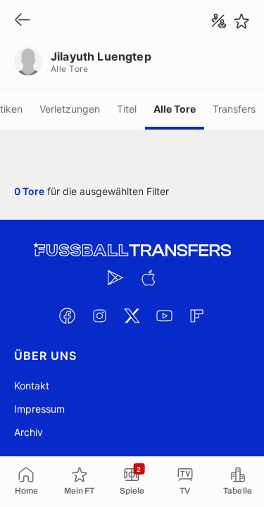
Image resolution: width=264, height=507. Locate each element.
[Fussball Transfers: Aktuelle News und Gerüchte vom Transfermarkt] (132, 250)
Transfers (234, 109)
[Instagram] (100, 315)
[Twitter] (132, 315)
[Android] (116, 277)
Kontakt (31, 386)
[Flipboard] (197, 315)
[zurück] (22, 20)
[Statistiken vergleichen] (218, 21)
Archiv (28, 432)
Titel (127, 109)
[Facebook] (67, 315)
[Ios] (148, 277)
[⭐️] (241, 21)
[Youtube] (164, 315)
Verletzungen (69, 109)
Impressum (39, 409)
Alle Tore (174, 109)
